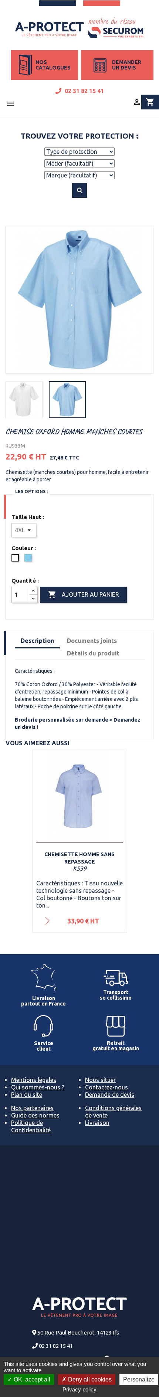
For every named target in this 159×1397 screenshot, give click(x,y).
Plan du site (26, 1094)
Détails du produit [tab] (93, 653)
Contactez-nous (106, 1087)
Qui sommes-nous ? (37, 1087)
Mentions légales (33, 1079)
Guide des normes (35, 1115)
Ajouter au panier (83, 594)
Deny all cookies (89, 1379)
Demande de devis (109, 1094)
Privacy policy (79, 1389)
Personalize (139, 1379)
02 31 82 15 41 (83, 91)
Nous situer (100, 1079)
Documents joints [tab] (92, 640)
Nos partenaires (32, 1108)
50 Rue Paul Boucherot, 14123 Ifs (78, 1332)
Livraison (97, 1122)
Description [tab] (37, 640)
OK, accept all (31, 1379)
